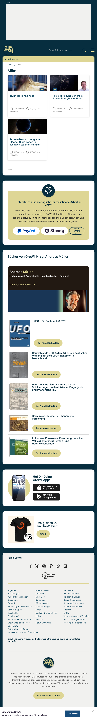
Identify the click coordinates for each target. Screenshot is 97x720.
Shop (43, 534)
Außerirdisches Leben (18, 597)
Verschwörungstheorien (75, 619)
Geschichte (13, 613)
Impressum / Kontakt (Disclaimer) (23, 632)
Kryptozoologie (42, 606)
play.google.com (46, 496)
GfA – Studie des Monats (19, 619)
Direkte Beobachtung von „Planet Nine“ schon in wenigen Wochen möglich (25, 142)
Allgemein (12, 590)
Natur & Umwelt (43, 622)
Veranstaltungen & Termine (76, 616)
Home (10, 65)
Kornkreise (40, 600)
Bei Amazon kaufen (46, 453)
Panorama (68, 590)
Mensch (39, 619)
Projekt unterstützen (48, 695)
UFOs (66, 613)
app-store (46, 487)
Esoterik (11, 603)
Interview (39, 593)
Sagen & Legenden (72, 600)
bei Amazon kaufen (48, 343)
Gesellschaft (13, 616)
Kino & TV (40, 597)
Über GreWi (13, 626)
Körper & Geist (42, 603)
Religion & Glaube (72, 597)
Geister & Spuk (15, 609)
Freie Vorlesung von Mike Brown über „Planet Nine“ (68, 97)
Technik (67, 609)
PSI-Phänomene (71, 593)
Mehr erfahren (76, 230)
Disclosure (13, 600)
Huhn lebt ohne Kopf (22, 95)
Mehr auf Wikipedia (20, 284)
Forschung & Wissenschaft (20, 606)
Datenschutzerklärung (18, 629)
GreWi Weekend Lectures (19, 622)
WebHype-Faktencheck (75, 622)
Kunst (38, 609)
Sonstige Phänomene (74, 603)
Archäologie (13, 593)
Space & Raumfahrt (73, 606)
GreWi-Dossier (42, 590)
